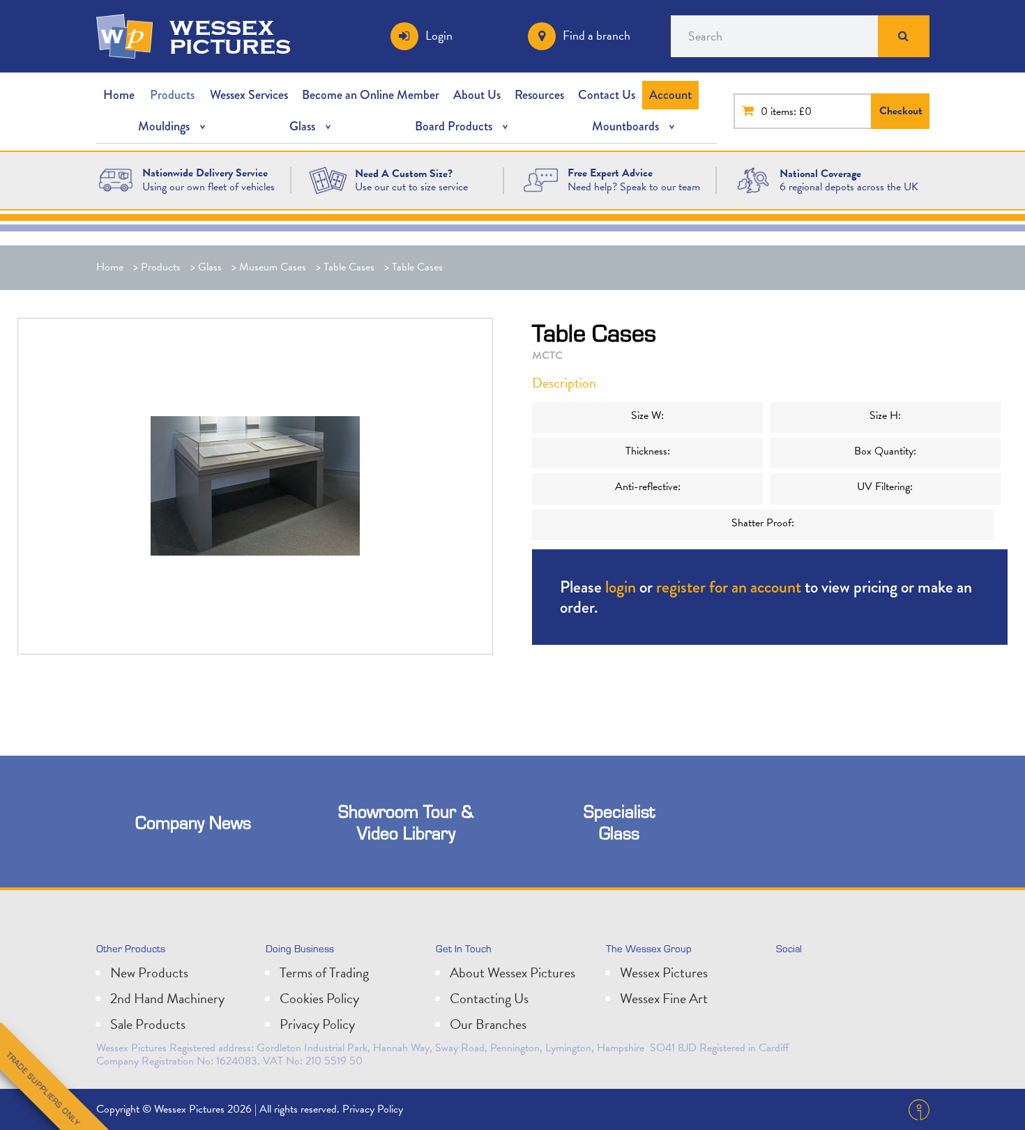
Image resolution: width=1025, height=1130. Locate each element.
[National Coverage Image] (753, 179)
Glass (302, 126)
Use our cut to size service (411, 186)
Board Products (453, 126)
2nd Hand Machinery (167, 998)
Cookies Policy (319, 998)
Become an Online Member (370, 95)
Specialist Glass (619, 822)
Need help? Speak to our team (634, 186)
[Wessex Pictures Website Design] (115, 179)
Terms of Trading (324, 972)
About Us (477, 95)
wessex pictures (230, 36)
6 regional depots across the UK (849, 186)
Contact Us (606, 95)
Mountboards (625, 126)
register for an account (728, 586)
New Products (149, 972)
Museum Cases (272, 267)
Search (903, 36)
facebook (851, 978)
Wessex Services (249, 95)
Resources (539, 95)
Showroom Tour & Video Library (405, 822)
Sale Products (147, 1024)
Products (172, 95)
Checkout (900, 110)
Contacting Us (489, 998)
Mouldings (164, 126)
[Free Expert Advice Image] (540, 179)
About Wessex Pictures (512, 972)
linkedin (821, 978)
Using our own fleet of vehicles (208, 186)
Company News (193, 822)
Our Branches (488, 1024)
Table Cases (349, 267)
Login (439, 35)
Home (119, 95)
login (620, 586)
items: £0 (791, 111)
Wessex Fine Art (664, 998)
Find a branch (596, 35)
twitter (790, 978)
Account (670, 95)
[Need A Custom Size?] (327, 179)
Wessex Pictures (664, 972)
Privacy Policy (317, 1024)
